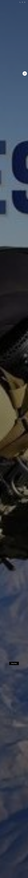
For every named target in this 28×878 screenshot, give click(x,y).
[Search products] (25, 73)
